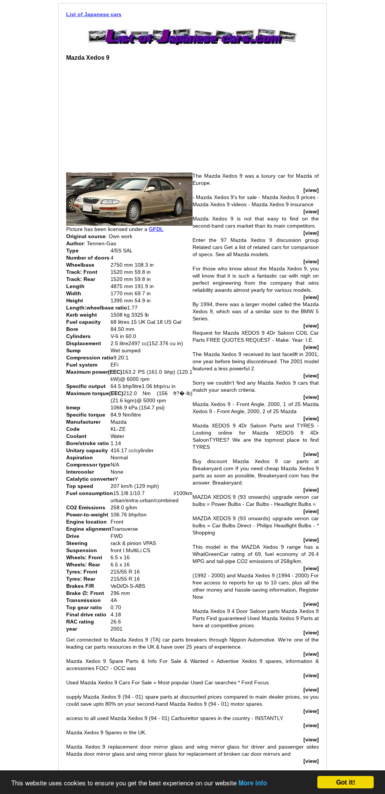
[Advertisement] (129, 119)
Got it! (345, 781)
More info (252, 782)
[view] (311, 190)
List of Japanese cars (93, 14)
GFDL (156, 229)
